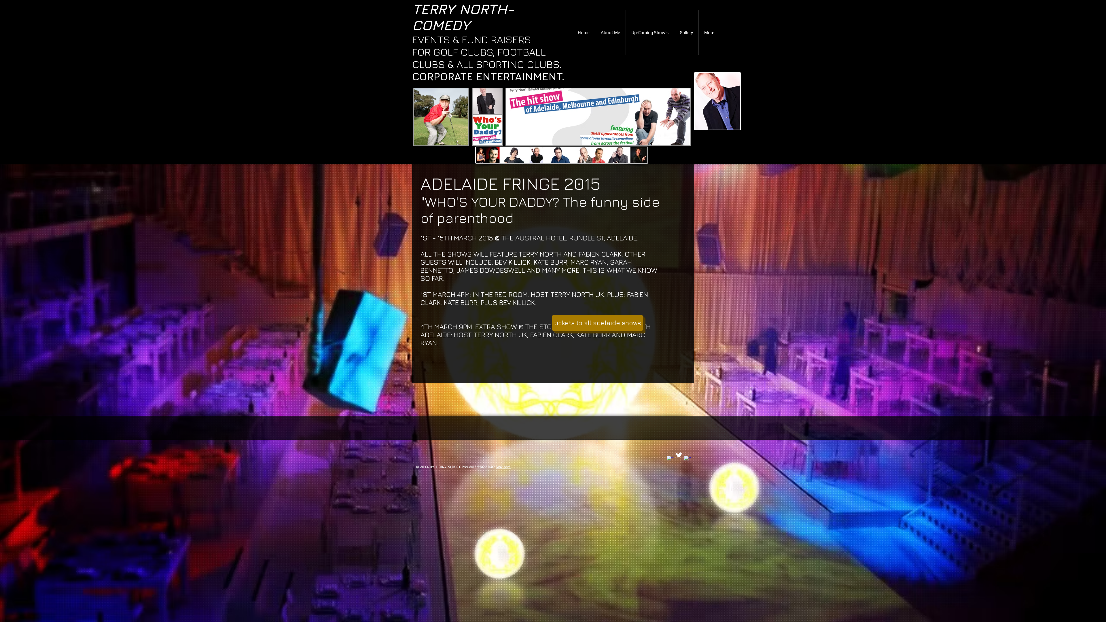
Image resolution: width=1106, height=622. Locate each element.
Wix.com (503, 467)
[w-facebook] (670, 459)
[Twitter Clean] (679, 454)
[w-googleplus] (687, 459)
